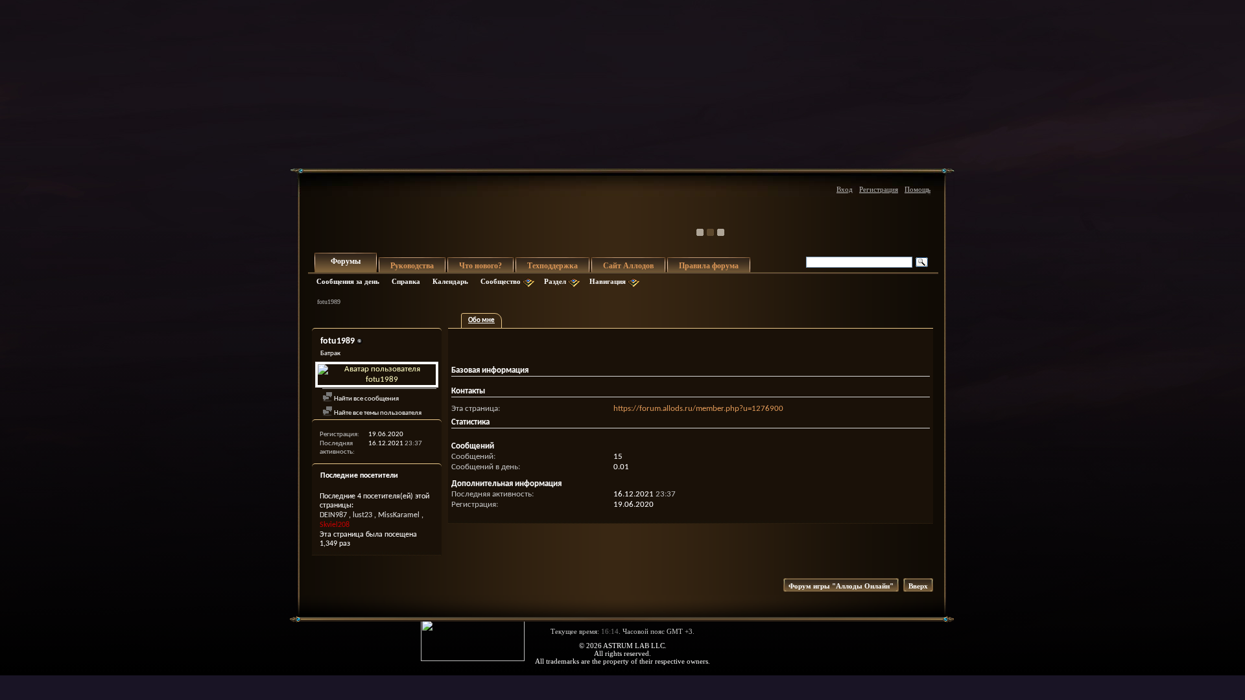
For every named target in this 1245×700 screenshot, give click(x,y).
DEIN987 (333, 515)
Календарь (450, 281)
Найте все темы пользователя (377, 413)
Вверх (918, 586)
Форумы (346, 261)
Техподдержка (552, 265)
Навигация (607, 281)
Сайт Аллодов (628, 265)
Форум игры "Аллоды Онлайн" (841, 586)
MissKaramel (399, 515)
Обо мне (481, 320)
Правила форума (709, 265)
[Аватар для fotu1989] (377, 374)
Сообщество (500, 281)
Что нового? (480, 265)
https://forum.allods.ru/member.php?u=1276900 (698, 408)
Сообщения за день (347, 281)
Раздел (555, 281)
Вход (844, 189)
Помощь (918, 189)
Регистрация (878, 189)
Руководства (412, 265)
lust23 (362, 515)
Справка (406, 281)
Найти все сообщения (366, 398)
